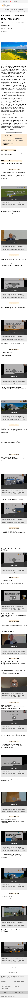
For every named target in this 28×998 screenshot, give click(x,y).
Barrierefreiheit (4, 983)
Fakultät (5, 976)
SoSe (19, 23)
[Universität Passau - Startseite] (5, 5)
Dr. (18, 117)
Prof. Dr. (11, 27)
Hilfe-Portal (16, 986)
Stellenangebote (4, 985)
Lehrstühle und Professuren (13, 976)
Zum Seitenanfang (13, 972)
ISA (2, 88)
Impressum (3, 981)
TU (8, 896)
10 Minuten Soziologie (6, 977)
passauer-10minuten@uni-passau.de (14, 132)
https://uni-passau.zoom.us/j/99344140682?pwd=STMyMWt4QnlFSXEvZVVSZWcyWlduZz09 (12, 139)
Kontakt (16, 983)
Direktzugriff (4, 1)
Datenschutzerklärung (19, 981)
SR (23, 86)
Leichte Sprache (4, 988)
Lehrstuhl (22, 976)
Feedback (16, 985)
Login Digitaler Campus (6, 986)
